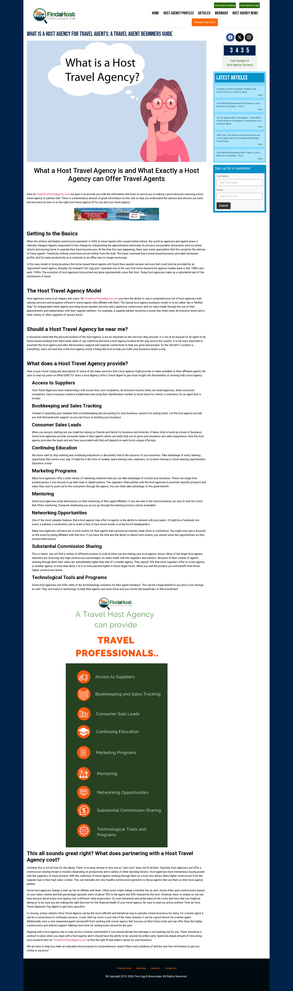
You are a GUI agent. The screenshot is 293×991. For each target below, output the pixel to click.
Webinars (221, 13)
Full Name (222, 282)
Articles (204, 13)
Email (220, 296)
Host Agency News (245, 13)
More (260, 201)
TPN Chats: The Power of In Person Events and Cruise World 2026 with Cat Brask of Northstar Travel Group (238, 244)
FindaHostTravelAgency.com (53, 203)
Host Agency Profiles (178, 13)
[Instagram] (249, 46)
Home (155, 13)
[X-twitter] (239, 46)
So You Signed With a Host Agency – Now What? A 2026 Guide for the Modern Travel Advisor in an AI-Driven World (239, 227)
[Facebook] (230, 46)
